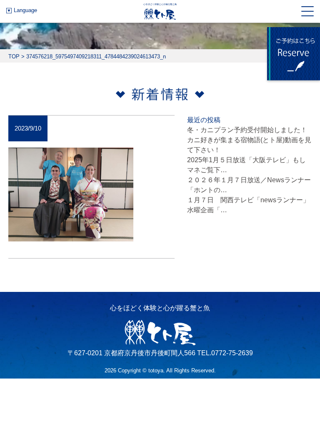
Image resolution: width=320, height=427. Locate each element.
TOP (14, 56)
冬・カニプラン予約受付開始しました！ (247, 129)
